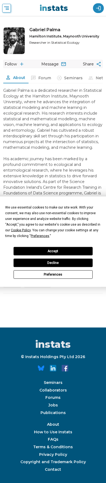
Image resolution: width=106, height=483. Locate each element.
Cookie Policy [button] (21, 230)
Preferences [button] (40, 236)
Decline (53, 263)
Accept (53, 251)
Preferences (53, 274)
